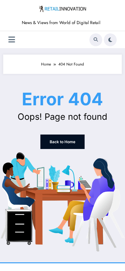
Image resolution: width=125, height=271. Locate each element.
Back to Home (62, 141)
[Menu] (11, 40)
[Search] (95, 40)
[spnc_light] (110, 39)
